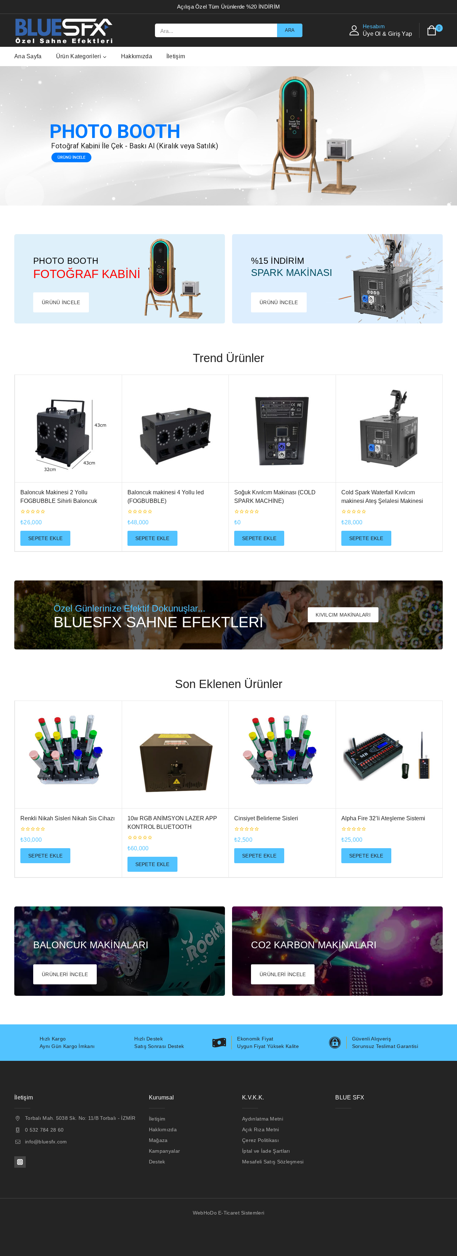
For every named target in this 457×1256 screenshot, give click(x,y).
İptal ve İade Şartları (266, 1151)
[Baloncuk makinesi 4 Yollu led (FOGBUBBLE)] (175, 428)
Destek (157, 1161)
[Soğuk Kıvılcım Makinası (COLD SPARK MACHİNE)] (282, 428)
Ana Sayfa (28, 56)
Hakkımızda (136, 56)
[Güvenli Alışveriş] (335, 1043)
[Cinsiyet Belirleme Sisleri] (282, 754)
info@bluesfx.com (46, 1141)
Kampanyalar (164, 1151)
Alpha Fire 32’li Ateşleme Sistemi (383, 818)
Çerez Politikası (260, 1140)
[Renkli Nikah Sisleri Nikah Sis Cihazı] (68, 754)
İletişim (175, 56)
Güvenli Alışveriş (371, 1039)
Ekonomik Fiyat (255, 1039)
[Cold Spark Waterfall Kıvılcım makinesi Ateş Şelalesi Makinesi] (389, 428)
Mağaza (158, 1140)
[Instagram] (20, 1162)
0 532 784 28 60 (44, 1130)
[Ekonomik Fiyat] (219, 1042)
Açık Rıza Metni (260, 1129)
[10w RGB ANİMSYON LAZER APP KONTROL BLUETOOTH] (175, 754)
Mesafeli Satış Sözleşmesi (273, 1161)
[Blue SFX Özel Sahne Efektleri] (65, 30)
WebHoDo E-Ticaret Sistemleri (228, 1213)
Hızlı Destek (148, 1039)
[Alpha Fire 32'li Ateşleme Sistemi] (389, 754)
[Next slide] (451, 463)
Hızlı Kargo (53, 1039)
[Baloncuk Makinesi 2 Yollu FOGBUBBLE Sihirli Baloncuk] (68, 428)
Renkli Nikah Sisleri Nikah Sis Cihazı (67, 818)
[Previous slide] (5, 463)
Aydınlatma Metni (262, 1119)
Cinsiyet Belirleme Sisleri (266, 818)
